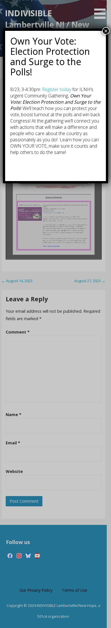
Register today (56, 89)
